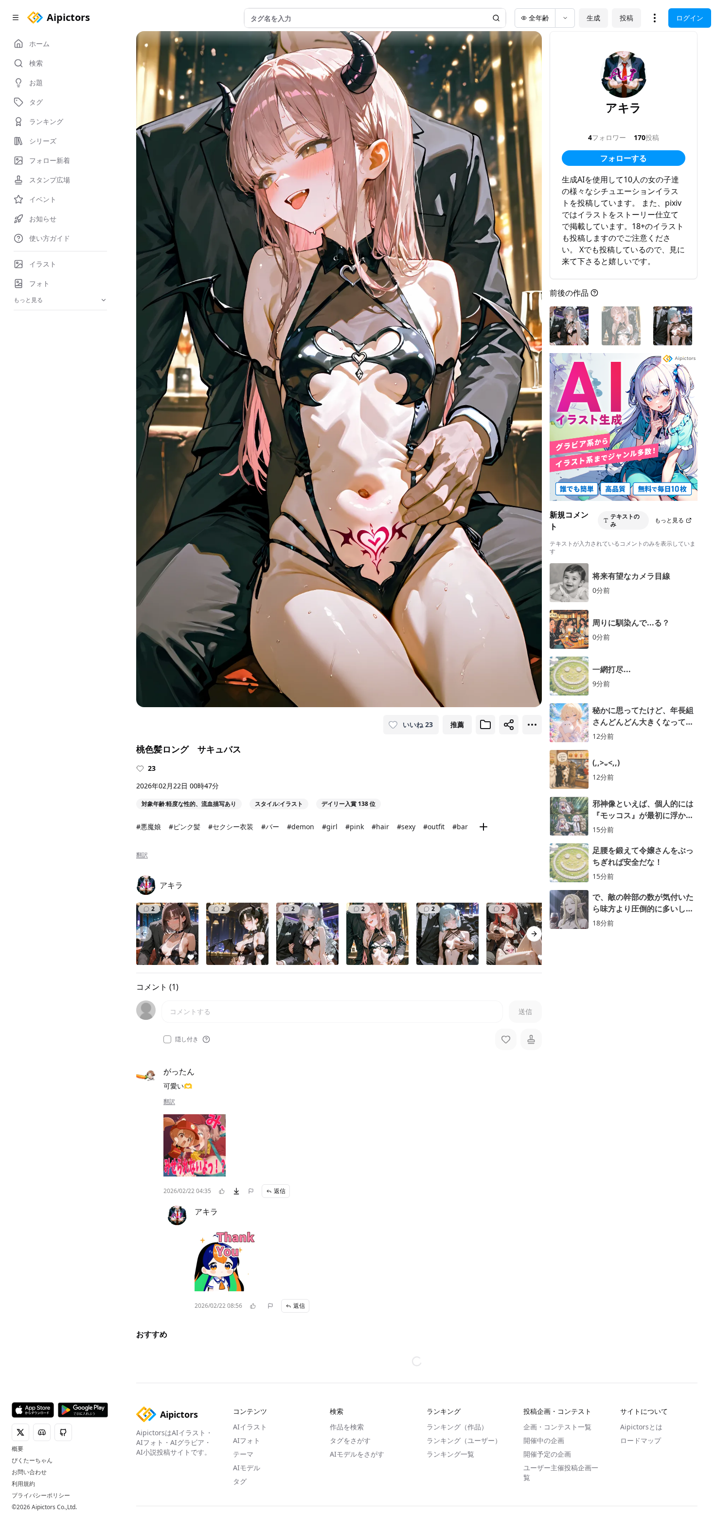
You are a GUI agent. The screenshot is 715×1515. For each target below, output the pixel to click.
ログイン (689, 17)
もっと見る (669, 520)
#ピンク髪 (184, 826)
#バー (270, 826)
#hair (380, 826)
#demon (300, 826)
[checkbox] (167, 1039)
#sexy (406, 826)
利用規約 (23, 1484)
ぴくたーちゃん (32, 1460)
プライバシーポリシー (41, 1495)
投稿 (626, 17)
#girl (330, 826)
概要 (17, 1449)
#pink (354, 826)
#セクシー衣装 (230, 826)
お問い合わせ (29, 1472)
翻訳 (142, 855)
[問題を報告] (251, 1191)
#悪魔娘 (148, 826)
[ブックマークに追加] (485, 724)
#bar (460, 826)
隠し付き (186, 1039)
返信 (280, 1191)
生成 (593, 17)
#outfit (434, 826)
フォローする (623, 158)
